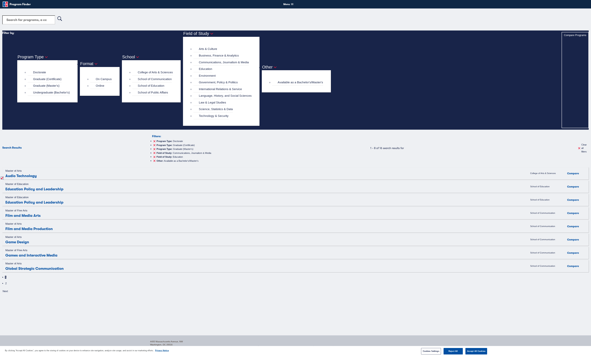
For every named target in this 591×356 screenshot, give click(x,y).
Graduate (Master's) (46, 85)
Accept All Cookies (476, 351)
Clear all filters (584, 148)
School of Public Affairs (153, 92)
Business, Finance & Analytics (219, 55)
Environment (207, 75)
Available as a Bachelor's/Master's (300, 82)
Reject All (453, 351)
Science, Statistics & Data (216, 109)
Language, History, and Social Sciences (225, 95)
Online (100, 85)
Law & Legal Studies (212, 102)
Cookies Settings (431, 351)
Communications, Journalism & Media (224, 62)
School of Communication (155, 79)
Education (205, 69)
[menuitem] (49, 72)
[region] (295, 351)
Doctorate (39, 72)
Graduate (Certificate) (47, 79)
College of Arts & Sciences (155, 72)
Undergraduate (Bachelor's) (51, 92)
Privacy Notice (162, 350)
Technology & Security (214, 115)
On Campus (104, 79)
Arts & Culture (208, 49)
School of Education (151, 85)
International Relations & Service (220, 89)
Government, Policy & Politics (218, 82)
